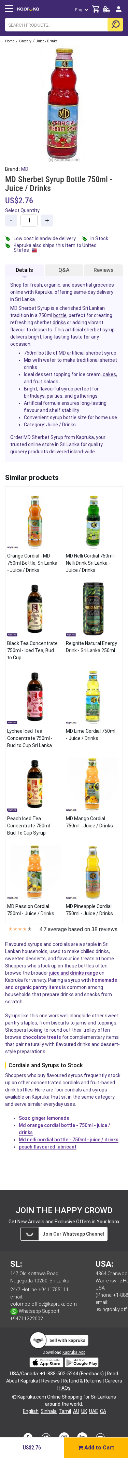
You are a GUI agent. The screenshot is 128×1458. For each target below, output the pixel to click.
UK (84, 1411)
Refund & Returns (82, 1381)
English (31, 1411)
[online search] (115, 24)
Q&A (64, 270)
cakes (109, 374)
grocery (18, 451)
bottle (60, 315)
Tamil (65, 1411)
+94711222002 (26, 1318)
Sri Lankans (103, 1397)
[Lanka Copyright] (14, 1397)
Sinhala (49, 1411)
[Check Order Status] (106, 11)
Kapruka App (73, 1352)
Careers (113, 1381)
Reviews (104, 270)
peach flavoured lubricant (47, 1147)
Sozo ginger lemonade (44, 1118)
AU (76, 1411)
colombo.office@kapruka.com (43, 1304)
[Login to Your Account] (118, 11)
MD (24, 169)
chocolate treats (42, 1037)
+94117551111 (55, 1289)
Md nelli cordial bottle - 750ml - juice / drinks (68, 1139)
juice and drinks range (73, 973)
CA (103, 1411)
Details (24, 270)
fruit (38, 381)
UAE (93, 1411)
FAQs (65, 1388)
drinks (59, 322)
